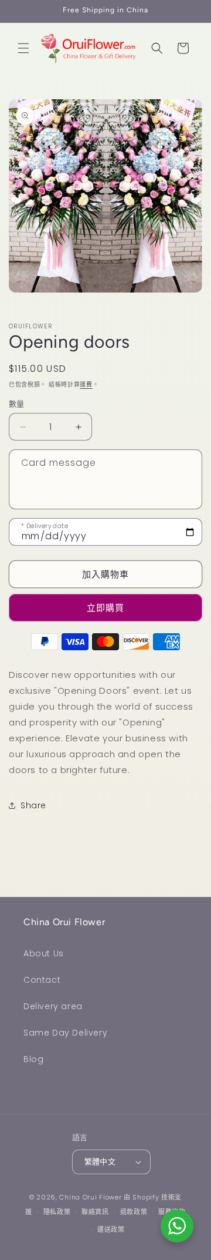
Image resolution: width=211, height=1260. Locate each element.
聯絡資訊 (95, 1212)
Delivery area (53, 1006)
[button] (23, 48)
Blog (33, 1059)
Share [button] (33, 805)
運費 (86, 384)
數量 (17, 403)
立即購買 (105, 608)
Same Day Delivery (65, 1033)
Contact (41, 980)
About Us (43, 953)
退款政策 (134, 1212)
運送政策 (111, 1229)
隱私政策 (57, 1212)
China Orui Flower (90, 1197)
